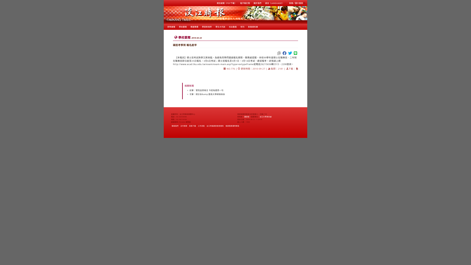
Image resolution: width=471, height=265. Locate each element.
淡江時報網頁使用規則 (215, 126)
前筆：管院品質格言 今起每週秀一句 (206, 90)
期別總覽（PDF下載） (226, 3)
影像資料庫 (253, 27)
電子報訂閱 (245, 3)
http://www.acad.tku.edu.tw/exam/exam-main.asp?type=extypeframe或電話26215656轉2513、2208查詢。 (233, 64)
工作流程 (201, 126)
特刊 (242, 27)
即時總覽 (171, 27)
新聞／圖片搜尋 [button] (296, 3)
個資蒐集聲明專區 (232, 126)
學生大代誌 (220, 27)
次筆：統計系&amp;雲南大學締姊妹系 (207, 94)
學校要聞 (183, 27)
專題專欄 (194, 27)
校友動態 (233, 27)
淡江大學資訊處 (266, 117)
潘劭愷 (246, 117)
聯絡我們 (175, 126)
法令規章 (183, 126)
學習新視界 (207, 27)
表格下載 (192, 126)
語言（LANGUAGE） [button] (274, 3)
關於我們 (258, 3)
